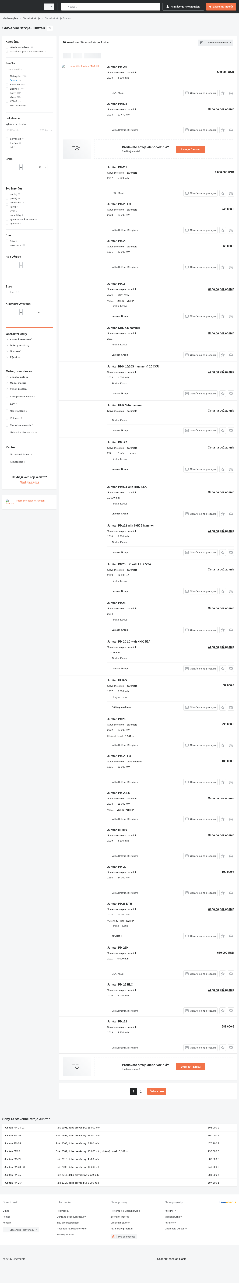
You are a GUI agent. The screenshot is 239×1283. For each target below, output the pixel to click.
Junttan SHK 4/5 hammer (123, 327)
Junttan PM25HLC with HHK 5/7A (129, 564)
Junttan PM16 (116, 283)
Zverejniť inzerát (191, 149)
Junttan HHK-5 (117, 680)
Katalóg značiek (65, 1234)
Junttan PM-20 (116, 241)
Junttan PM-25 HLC (120, 984)
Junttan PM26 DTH (119, 903)
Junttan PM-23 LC (119, 204)
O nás (6, 1210)
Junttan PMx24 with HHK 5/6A (127, 486)
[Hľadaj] (64, 6)
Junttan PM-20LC (118, 792)
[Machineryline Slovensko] (21, 6)
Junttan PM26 (116, 719)
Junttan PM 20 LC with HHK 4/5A (128, 641)
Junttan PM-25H (117, 66)
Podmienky (63, 1210)
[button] (222, 93)
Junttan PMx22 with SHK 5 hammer (130, 525)
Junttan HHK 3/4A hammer (124, 405)
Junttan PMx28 (117, 103)
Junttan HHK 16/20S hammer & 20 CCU (133, 366)
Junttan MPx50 (117, 829)
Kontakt (7, 1222)
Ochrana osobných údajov (71, 1216)
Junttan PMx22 (117, 442)
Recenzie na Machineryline (72, 1228)
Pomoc (6, 1216)
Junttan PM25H (117, 602)
